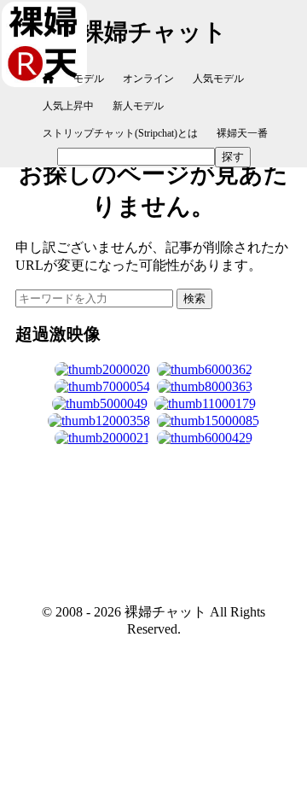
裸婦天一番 (242, 133)
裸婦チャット (153, 32)
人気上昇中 (68, 106)
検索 (194, 298)
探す (233, 156)
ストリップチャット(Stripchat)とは (120, 133)
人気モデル (218, 79)
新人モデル (138, 106)
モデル (88, 79)
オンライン (148, 79)
